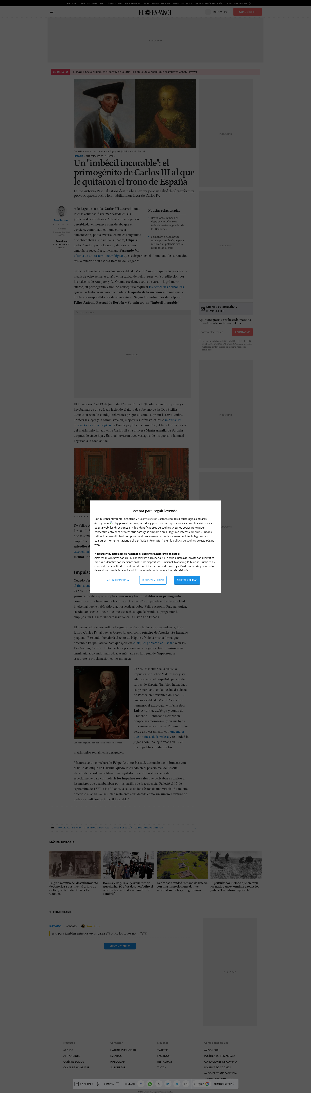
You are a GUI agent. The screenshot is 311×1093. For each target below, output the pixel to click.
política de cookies (185, 540)
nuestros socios (147, 518)
